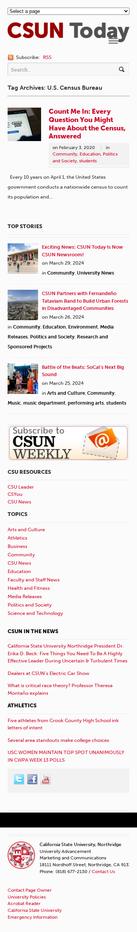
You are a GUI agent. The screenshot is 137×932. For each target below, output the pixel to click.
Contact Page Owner (30, 890)
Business (17, 546)
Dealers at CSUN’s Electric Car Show (48, 673)
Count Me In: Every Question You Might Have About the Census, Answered (87, 124)
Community (65, 154)
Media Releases (25, 596)
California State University (35, 910)
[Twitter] (19, 779)
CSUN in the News (33, 631)
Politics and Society (52, 337)
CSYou (15, 494)
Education (90, 154)
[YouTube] (46, 779)
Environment (83, 327)
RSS (47, 57)
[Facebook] (33, 779)
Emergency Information (32, 917)
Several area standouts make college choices (58, 740)
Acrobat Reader (24, 903)
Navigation (113, 41)
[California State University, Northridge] (68, 38)
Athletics (17, 538)
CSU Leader (21, 487)
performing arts (86, 403)
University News (95, 273)
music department (44, 403)
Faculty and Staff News (34, 580)
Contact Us (103, 871)
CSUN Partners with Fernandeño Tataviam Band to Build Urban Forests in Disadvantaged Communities (85, 301)
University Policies (27, 897)
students (88, 161)
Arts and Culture (66, 393)
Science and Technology (35, 613)
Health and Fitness (29, 588)
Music (14, 403)
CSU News (19, 502)
